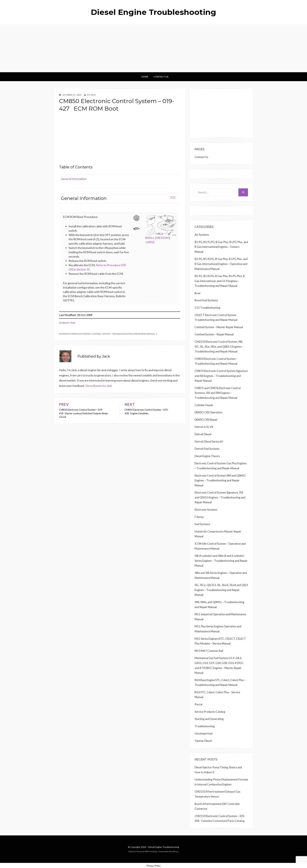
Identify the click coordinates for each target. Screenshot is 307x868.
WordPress (174, 851)
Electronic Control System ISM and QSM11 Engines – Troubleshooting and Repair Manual (220, 480)
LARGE (150, 242)
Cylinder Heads (204, 405)
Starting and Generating (209, 719)
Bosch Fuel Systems (206, 300)
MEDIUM (162, 237)
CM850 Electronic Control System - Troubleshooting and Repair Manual (112, 334)
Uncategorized (204, 733)
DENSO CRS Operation (208, 412)
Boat (198, 293)
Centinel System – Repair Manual (214, 334)
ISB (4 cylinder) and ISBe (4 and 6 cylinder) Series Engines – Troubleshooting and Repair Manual (221, 560)
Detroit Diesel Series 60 (209, 441)
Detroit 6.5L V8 (204, 426)
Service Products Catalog (210, 711)
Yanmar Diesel (203, 740)
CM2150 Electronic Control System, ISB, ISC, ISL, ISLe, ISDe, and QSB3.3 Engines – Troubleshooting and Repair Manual (219, 346)
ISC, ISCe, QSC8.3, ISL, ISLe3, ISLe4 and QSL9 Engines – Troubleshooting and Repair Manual (221, 589)
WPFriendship (151, 851)
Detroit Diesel (203, 434)
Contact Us (161, 76)
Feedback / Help (67, 322)
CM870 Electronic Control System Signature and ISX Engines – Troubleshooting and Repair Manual (221, 375)
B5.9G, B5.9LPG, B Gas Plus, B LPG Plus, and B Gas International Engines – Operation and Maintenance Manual (221, 263)
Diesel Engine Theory (207, 456)
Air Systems (202, 234)
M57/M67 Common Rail (209, 650)
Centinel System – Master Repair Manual (219, 327)
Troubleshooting (205, 726)
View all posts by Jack (98, 385)
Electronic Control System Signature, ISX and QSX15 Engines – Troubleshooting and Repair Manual (220, 497)
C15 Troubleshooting (207, 307)
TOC (173, 197)
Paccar (199, 704)
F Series (199, 517)
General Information (74, 179)
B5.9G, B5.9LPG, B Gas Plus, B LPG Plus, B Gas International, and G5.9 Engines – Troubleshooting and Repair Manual (220, 280)
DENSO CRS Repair (206, 419)
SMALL (149, 237)
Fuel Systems (202, 524)
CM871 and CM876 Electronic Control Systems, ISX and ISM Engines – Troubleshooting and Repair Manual (218, 392)
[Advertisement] (153, 48)
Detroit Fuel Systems (207, 448)
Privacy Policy (154, 865)
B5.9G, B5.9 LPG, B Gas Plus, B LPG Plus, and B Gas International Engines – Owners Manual (221, 246)
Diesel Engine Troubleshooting (153, 12)
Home (145, 76)
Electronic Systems (206, 509)
